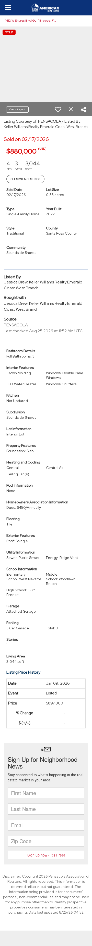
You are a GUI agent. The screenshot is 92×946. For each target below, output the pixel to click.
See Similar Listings (25, 179)
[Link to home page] (46, 7)
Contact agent (17, 109)
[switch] (58, 109)
